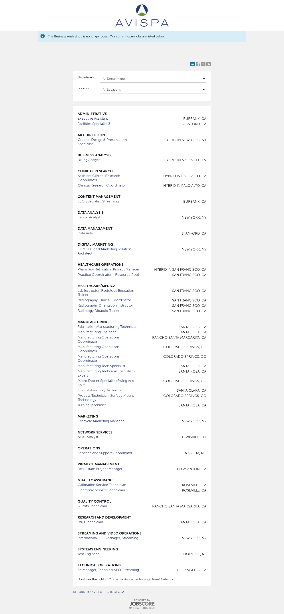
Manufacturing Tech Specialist (101, 366)
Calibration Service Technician (102, 485)
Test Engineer (88, 554)
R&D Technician (90, 522)
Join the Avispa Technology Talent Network (142, 579)
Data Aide (85, 233)
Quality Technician (92, 506)
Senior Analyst (89, 217)
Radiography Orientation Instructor (105, 305)
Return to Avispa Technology (99, 592)
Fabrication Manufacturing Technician (107, 326)
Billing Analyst (89, 160)
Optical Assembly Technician (100, 390)
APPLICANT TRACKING (142, 608)
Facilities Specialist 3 (94, 124)
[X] (203, 64)
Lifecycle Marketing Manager (101, 421)
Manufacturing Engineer (97, 332)
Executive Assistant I (94, 118)
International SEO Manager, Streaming (108, 538)
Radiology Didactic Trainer (99, 311)
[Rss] (208, 64)
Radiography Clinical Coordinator (104, 300)
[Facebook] (198, 64)
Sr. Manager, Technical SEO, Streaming (108, 570)
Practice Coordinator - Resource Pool (108, 274)
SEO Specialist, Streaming (98, 201)
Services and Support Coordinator (105, 453)
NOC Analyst (88, 437)
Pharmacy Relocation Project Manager (109, 269)
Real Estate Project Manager (100, 469)
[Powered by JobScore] (142, 604)
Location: (84, 88)
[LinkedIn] (192, 64)
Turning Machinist (92, 405)
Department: (86, 77)
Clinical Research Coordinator (102, 185)
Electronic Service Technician (101, 490)
